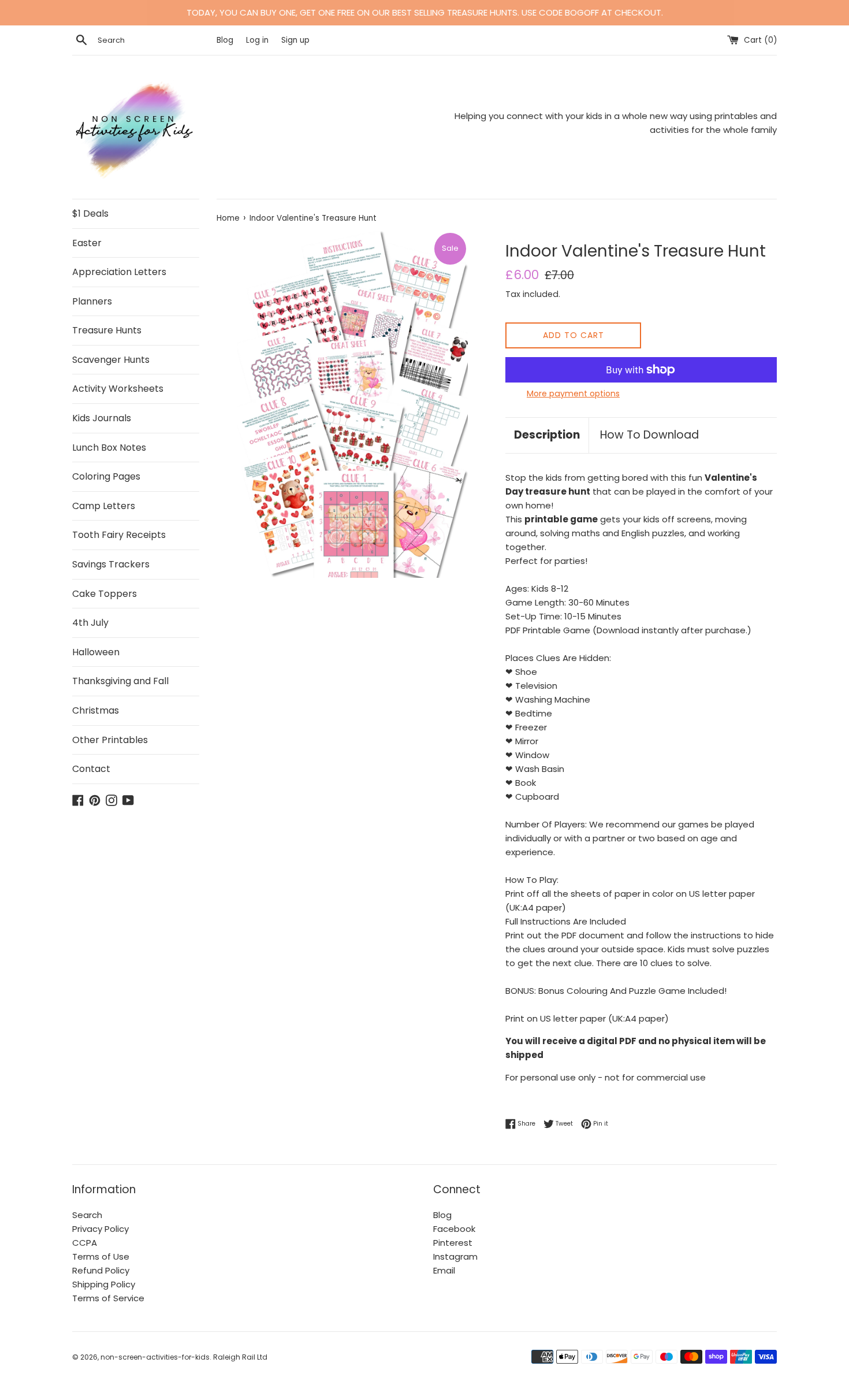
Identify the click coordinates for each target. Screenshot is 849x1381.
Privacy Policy (100, 1229)
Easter (87, 243)
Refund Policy (100, 1270)
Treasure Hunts (107, 330)
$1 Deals (90, 213)
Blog (226, 40)
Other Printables (110, 740)
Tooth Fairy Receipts (119, 534)
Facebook (454, 1229)
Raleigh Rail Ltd (240, 1357)
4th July (90, 622)
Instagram (455, 1256)
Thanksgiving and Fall (120, 681)
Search (87, 1215)
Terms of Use (100, 1256)
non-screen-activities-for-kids (155, 1357)
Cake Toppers (104, 593)
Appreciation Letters (119, 272)
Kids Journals (101, 418)
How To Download (649, 435)
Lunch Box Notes (109, 447)
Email (444, 1270)
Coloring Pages (106, 476)
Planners (92, 301)
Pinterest (452, 1243)
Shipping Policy (103, 1284)
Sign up (295, 40)
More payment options (573, 393)
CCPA (84, 1243)
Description (547, 435)
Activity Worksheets (117, 388)
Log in (257, 40)
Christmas (95, 710)
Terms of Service (108, 1298)
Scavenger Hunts (111, 359)
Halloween (96, 652)
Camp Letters (103, 506)
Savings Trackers (111, 564)
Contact (91, 768)
